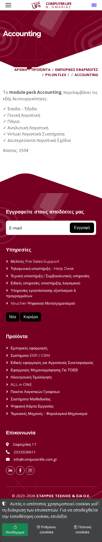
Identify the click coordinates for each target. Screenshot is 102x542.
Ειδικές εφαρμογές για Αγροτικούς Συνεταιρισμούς (52, 362)
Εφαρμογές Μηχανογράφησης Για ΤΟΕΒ (44, 370)
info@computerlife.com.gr (35, 459)
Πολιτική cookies (83, 529)
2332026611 (25, 451)
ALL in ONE (21, 384)
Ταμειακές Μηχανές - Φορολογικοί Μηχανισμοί (49, 413)
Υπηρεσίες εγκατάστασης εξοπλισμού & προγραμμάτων (41, 293)
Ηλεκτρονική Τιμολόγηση (31, 377)
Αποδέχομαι (15, 532)
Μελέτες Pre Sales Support (35, 261)
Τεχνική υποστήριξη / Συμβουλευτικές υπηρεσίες (50, 276)
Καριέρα (31, 316)
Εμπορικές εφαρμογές (29, 348)
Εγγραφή (82, 227)
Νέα (12, 316)
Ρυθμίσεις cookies (48, 529)
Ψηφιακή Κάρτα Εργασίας (32, 406)
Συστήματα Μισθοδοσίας (31, 399)
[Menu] (8, 5)
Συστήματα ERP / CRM (30, 355)
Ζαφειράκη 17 (24, 444)
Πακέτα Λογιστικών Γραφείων (35, 391)
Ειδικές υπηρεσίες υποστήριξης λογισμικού (45, 283)
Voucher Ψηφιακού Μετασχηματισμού (43, 303)
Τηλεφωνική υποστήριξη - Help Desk (42, 268)
